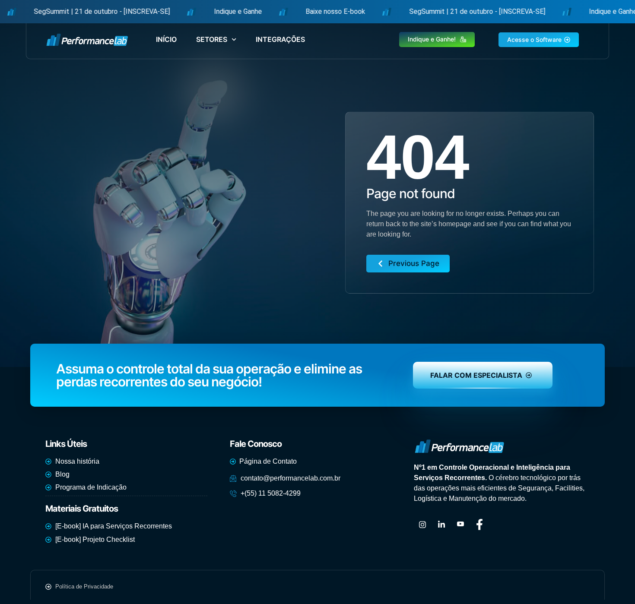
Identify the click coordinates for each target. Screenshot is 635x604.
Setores (211, 39)
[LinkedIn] (441, 524)
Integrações (280, 39)
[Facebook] (479, 524)
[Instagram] (422, 524)
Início (166, 39)
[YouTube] (460, 524)
